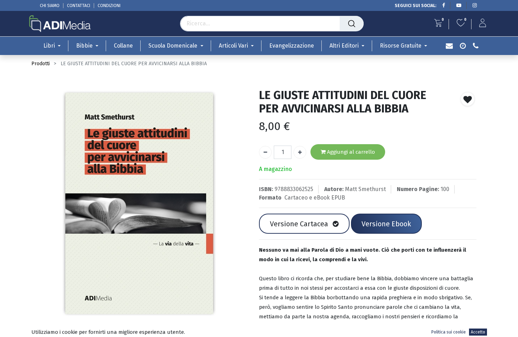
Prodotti (40, 64)
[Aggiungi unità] (300, 152)
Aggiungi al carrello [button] (350, 152)
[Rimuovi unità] (265, 152)
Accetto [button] (478, 332)
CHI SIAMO (50, 5)
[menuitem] (123, 46)
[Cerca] (352, 24)
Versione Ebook (386, 224)
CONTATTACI (78, 5)
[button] (468, 99)
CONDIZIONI (109, 5)
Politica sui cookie (448, 332)
